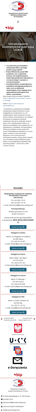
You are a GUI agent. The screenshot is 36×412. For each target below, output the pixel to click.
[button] (18, 21)
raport (10, 104)
